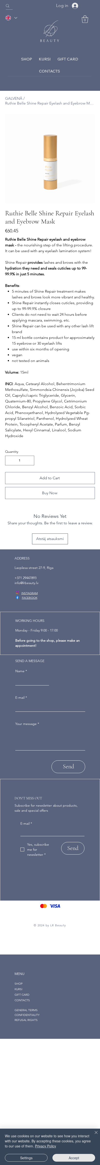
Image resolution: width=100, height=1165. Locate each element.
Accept (74, 1157)
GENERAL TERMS (26, 1010)
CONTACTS (22, 1000)
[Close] (93, 1135)
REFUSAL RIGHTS (26, 1020)
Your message (27, 724)
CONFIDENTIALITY (27, 1015)
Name (21, 671)
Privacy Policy (45, 1146)
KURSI (18, 989)
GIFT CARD (22, 994)
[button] (85, 19)
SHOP (19, 983)
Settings (26, 1157)
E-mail (21, 697)
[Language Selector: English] (11, 18)
